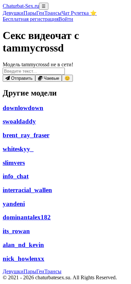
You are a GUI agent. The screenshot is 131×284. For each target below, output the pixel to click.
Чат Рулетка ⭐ (79, 13)
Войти (65, 19)
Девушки (13, 13)
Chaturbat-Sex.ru (21, 6)
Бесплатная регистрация (30, 19)
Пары (30, 13)
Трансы (52, 13)
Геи (40, 13)
